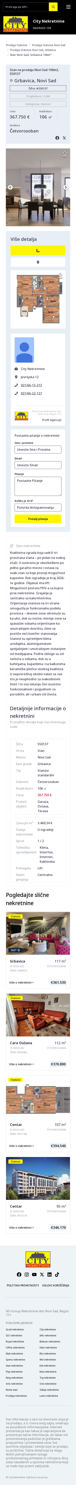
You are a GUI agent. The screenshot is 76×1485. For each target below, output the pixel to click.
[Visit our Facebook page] (19, 1274)
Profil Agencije (51, 420)
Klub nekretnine (14, 1353)
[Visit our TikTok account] (57, 1274)
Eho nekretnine (48, 1353)
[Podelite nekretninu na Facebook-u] (57, 138)
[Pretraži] (53, 6)
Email (18, 458)
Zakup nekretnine (49, 1389)
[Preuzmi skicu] (60, 275)
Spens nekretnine (15, 1359)
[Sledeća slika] (66, 187)
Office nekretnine (15, 1347)
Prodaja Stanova (16, 45)
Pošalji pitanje (38, 519)
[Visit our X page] (42, 1274)
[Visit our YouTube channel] (34, 1274)
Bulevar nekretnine (50, 1341)
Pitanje (19, 474)
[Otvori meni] (68, 6)
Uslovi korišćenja (55, 1285)
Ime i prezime (24, 443)
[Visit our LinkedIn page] (49, 1274)
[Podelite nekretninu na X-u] (64, 138)
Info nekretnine (48, 1335)
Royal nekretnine (15, 1341)
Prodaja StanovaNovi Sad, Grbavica (33, 50)
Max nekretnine (48, 1371)
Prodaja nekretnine (16, 1395)
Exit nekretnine (48, 1365)
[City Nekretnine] (15, 24)
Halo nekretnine (48, 1347)
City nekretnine (48, 1329)
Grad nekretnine (15, 1329)
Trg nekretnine (48, 1377)
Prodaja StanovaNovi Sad (48, 45)
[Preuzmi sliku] (64, 153)
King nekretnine (14, 1377)
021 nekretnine (14, 1335)
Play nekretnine (14, 1371)
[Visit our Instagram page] (26, 1274)
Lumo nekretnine (49, 1395)
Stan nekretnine (14, 1365)
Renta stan (12, 1389)
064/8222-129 (42, 28)
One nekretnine (48, 1383)
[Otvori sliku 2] (38, 187)
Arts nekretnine (14, 1383)
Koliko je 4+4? (24, 501)
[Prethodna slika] (10, 187)
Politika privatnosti (23, 1285)
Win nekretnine (48, 1359)
